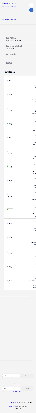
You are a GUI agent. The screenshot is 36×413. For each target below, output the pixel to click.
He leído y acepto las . (12, 379)
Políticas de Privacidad (16, 379)
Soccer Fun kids (14, 402)
